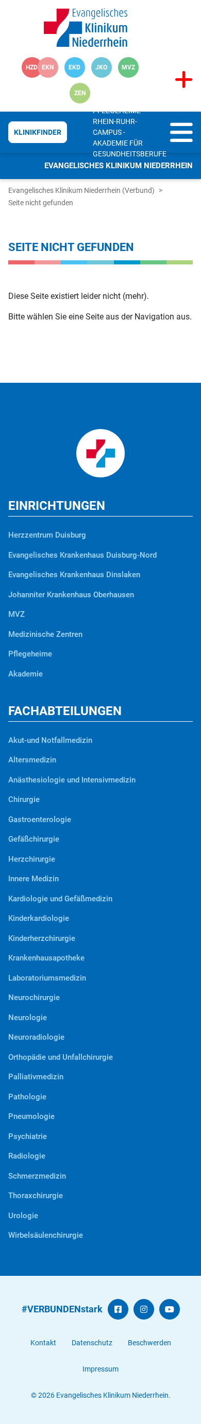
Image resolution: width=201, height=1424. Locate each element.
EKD (74, 67)
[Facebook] (118, 1309)
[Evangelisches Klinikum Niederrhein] (85, 27)
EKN (48, 67)
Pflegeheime (117, 110)
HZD (32, 67)
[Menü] (181, 139)
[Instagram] (143, 1309)
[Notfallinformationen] (184, 80)
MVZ (128, 67)
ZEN (80, 93)
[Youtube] (169, 1309)
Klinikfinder (37, 132)
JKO (101, 67)
